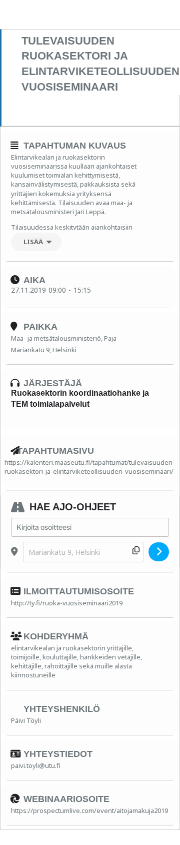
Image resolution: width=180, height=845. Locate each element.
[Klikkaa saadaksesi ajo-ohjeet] (158, 551)
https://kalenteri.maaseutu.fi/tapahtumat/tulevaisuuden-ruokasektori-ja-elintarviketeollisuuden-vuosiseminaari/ (89, 467)
